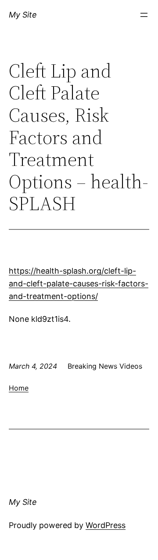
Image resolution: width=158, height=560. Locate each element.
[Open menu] (144, 15)
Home (19, 388)
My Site (23, 14)
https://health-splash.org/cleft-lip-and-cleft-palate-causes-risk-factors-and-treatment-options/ (78, 283)
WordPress (106, 525)
